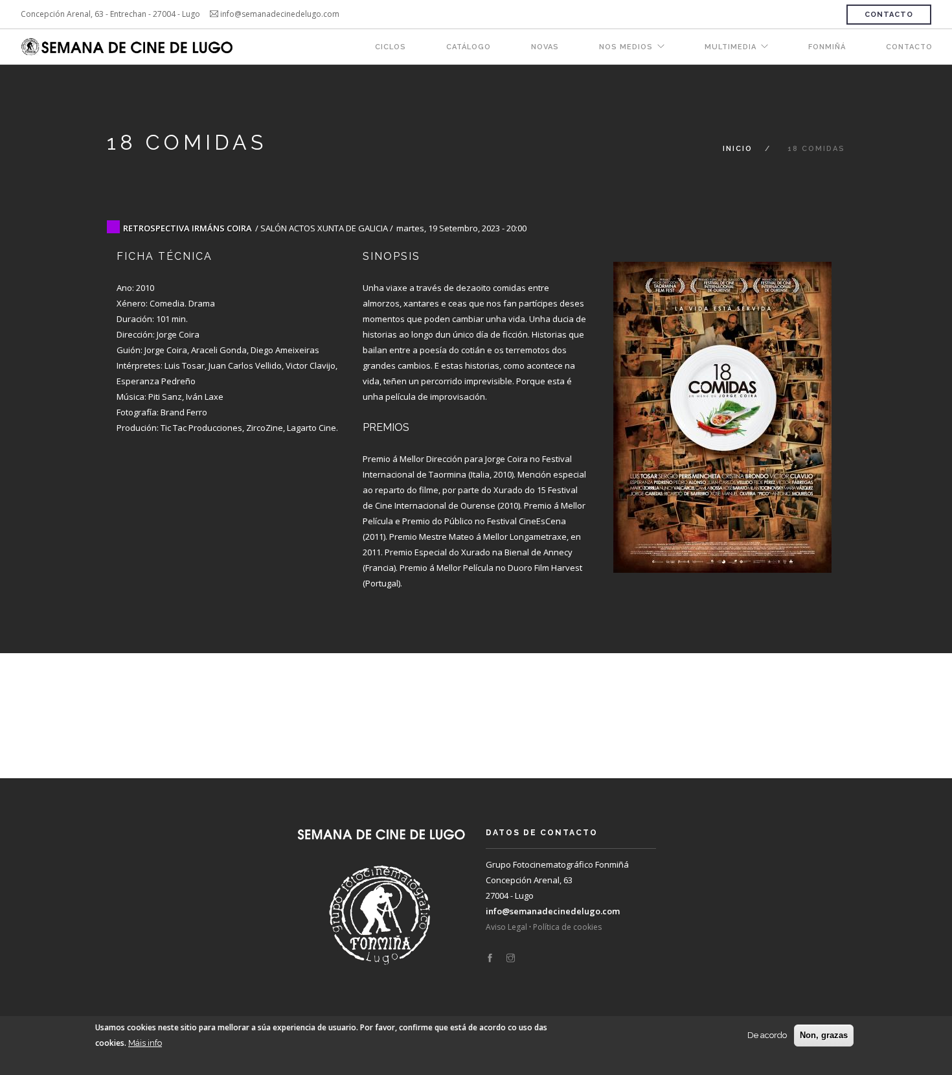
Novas (545, 47)
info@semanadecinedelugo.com (553, 911)
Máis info (145, 1043)
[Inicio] (128, 47)
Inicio (738, 148)
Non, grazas (824, 1035)
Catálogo (468, 47)
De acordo (767, 1035)
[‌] (490, 958)
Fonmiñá (827, 47)
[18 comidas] (722, 404)
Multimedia (730, 47)
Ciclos (390, 47)
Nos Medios (626, 47)
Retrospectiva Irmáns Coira (187, 228)
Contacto (889, 14)
